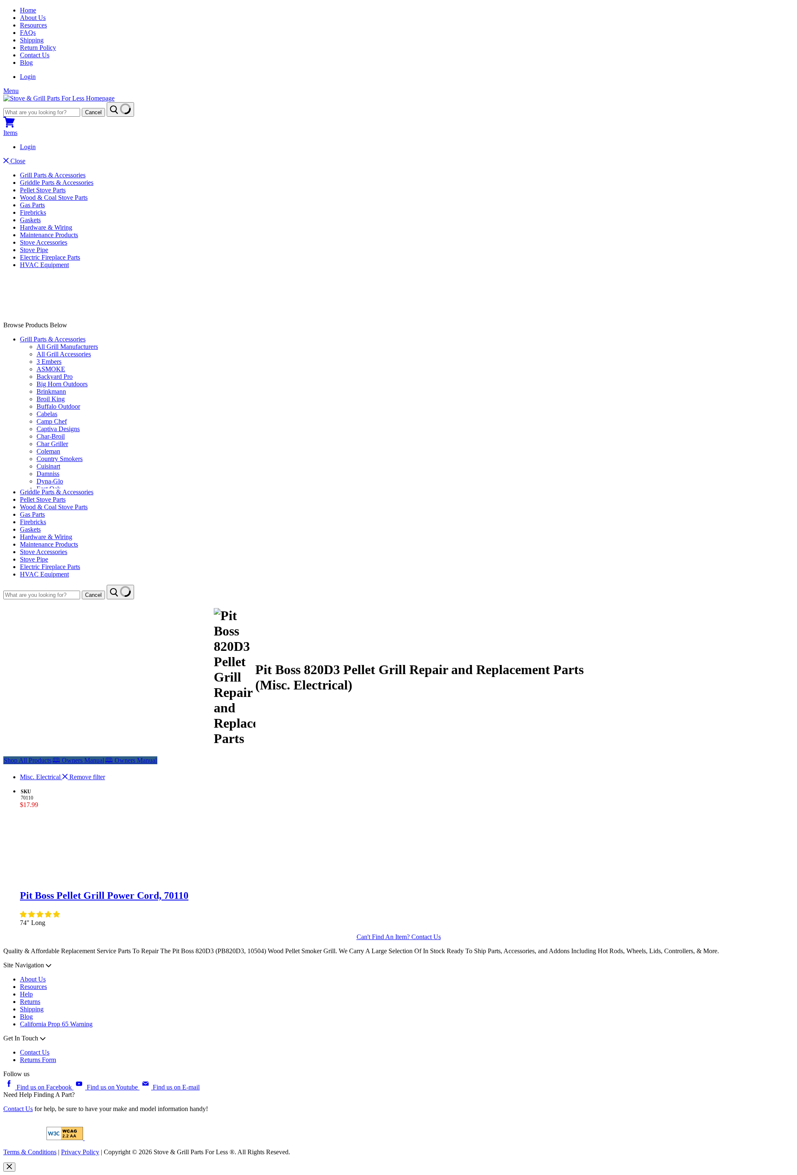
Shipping (32, 40)
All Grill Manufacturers (67, 346)
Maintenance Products (49, 234)
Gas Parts (32, 205)
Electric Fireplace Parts (50, 257)
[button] (40, 914)
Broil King (51, 398)
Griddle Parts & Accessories (56, 182)
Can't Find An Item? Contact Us (399, 936)
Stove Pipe (34, 249)
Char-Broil (51, 436)
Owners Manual (78, 760)
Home (28, 10)
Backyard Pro (55, 376)
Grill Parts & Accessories (53, 175)
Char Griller (52, 443)
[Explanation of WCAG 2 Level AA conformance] (65, 1137)
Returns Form (38, 1059)
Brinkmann (51, 391)
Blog (26, 62)
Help (26, 994)
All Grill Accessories (64, 354)
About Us (33, 17)
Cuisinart (48, 466)
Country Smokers (60, 458)
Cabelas (47, 413)
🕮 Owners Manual (131, 760)
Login (28, 76)
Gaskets (30, 219)
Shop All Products (27, 760)
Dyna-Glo (50, 481)
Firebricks (33, 212)
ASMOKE (51, 369)
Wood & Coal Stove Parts (54, 197)
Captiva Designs (58, 428)
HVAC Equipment (44, 264)
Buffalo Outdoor (58, 406)
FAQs (28, 32)
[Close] (9, 1167)
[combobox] (41, 112)
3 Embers (49, 361)
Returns (30, 1001)
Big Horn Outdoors (62, 384)
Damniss (48, 473)
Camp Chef (52, 421)
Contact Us (34, 55)
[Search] (120, 109)
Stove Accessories (43, 242)
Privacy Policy (80, 1151)
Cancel (93, 112)
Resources (33, 25)
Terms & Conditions (29, 1151)
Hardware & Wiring (46, 227)
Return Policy (38, 47)
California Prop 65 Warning (56, 1024)
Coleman (48, 451)
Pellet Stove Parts (43, 190)
